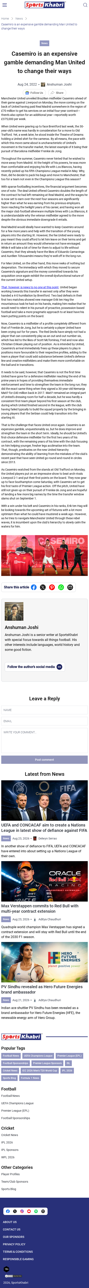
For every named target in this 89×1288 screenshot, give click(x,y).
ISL (68, 1063)
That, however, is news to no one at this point (30, 287)
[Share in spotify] (36, 1211)
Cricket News (10, 1070)
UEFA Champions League (38, 1055)
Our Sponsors (13, 1237)
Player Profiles (10, 1174)
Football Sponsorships (15, 1063)
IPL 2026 (67, 1070)
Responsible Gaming (18, 1259)
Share (60, 92)
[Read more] (44, 819)
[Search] (85, 4)
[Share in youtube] (29, 1211)
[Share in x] (15, 1211)
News (19, 18)
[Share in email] (43, 1211)
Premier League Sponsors (47, 1063)
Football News (11, 1055)
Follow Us (36, 92)
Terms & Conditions (18, 1251)
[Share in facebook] (34, 587)
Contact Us (11, 1229)
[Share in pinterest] (52, 587)
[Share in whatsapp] (61, 587)
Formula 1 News (30, 1078)
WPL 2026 (7, 1157)
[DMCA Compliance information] (13, 1276)
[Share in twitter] (43, 587)
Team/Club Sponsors (14, 1181)
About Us (10, 1222)
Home (5, 18)
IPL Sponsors (9, 1149)
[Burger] (4, 5)
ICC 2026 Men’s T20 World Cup (39, 1070)
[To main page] (45, 5)
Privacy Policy (14, 1244)
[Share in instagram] (22, 1211)
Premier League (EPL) (69, 1055)
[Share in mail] (70, 587)
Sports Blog (9, 1078)
